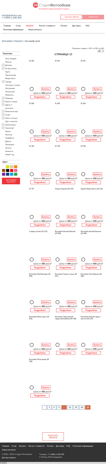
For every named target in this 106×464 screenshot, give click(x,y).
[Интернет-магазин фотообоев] (51, 4)
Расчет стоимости (47, 25)
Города (8, 82)
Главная (7, 25)
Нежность (9, 151)
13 (76, 407)
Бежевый (11, 166)
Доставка (76, 25)
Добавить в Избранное (32, 89)
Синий (7, 174)
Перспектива (10, 75)
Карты (7, 72)
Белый (3, 166)
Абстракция (10, 88)
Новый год (9, 154)
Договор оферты (9, 458)
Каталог (29, 25)
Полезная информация (13, 29)
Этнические (10, 92)
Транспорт (9, 128)
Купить (46, 89)
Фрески (8, 62)
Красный (11, 170)
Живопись (9, 95)
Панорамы (9, 144)
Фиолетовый (3, 174)
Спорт (7, 115)
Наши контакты (35, 29)
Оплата (63, 25)
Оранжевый (15, 166)
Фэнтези (8, 135)
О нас (18, 25)
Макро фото (10, 78)
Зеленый (15, 174)
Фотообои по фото (11, 181)
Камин (8, 131)
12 (70, 407)
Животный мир (11, 111)
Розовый (15, 170)
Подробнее (40, 97)
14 (82, 407)
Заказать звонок (72, 17)
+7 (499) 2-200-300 (11, 17)
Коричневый (3, 170)
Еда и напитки (11, 121)
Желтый (7, 166)
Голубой (11, 174)
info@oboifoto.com (11, 15)
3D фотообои (11, 68)
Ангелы (8, 148)
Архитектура (10, 125)
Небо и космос (11, 118)
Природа (9, 98)
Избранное (93, 17)
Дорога (8, 141)
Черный (7, 170)
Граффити (9, 138)
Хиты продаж (10, 59)
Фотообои (7, 41)
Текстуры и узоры (12, 85)
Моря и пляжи (11, 102)
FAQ (87, 25)
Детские (8, 65)
